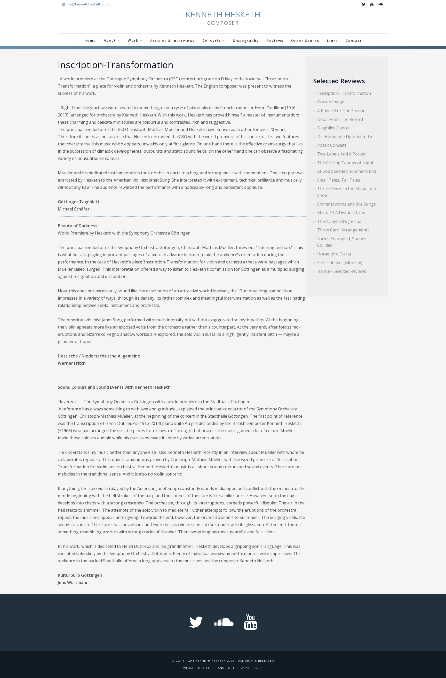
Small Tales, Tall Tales (338, 180)
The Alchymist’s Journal (339, 221)
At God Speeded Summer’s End (346, 171)
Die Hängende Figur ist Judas (345, 136)
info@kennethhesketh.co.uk (88, 4)
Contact (354, 40)
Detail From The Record (340, 119)
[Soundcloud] (380, 4)
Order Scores (305, 40)
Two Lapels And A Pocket (341, 154)
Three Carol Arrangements (343, 230)
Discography (246, 40)
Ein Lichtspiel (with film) (339, 263)
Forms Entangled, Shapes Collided (341, 242)
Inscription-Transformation (344, 93)
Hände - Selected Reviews (341, 271)
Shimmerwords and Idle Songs (346, 204)
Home (90, 40)
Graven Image (330, 102)
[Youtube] (372, 4)
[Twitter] (364, 4)
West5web (254, 668)
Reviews (275, 40)
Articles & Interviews (172, 40)
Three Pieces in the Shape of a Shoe (346, 192)
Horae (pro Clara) (334, 254)
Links (332, 40)
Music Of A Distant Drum (341, 212)
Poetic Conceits (332, 145)
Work (133, 40)
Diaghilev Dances (334, 128)
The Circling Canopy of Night (345, 163)
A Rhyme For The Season (341, 110)
